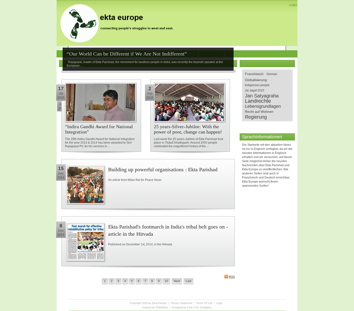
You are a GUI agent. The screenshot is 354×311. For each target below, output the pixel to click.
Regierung (256, 116)
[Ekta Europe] (119, 23)
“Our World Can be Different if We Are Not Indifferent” (127, 54)
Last (188, 281)
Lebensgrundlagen (263, 106)
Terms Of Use (204, 303)
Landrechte (258, 101)
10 (166, 281)
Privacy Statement (181, 303)
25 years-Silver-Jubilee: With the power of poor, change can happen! (188, 129)
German (272, 74)
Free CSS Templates (199, 307)
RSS (232, 277)
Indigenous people (257, 85)
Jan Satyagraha (262, 95)
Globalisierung (256, 79)
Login (219, 303)
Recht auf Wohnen (259, 111)
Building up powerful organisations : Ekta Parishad (162, 169)
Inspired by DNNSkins (155, 307)
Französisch (254, 73)
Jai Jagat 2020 (254, 90)
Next (177, 281)
